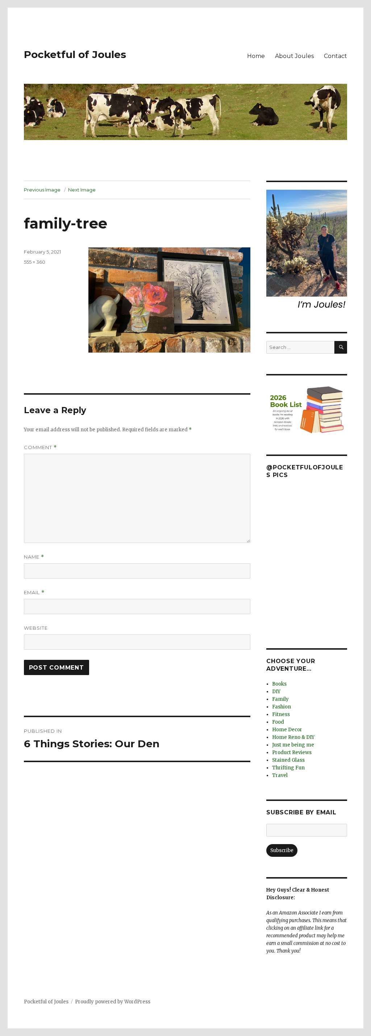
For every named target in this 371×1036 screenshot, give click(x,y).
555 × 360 (34, 262)
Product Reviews (292, 752)
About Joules (294, 56)
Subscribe (281, 850)
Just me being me (293, 745)
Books (279, 684)
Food (278, 722)
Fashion (281, 707)
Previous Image (42, 190)
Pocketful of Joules (75, 54)
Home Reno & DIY (293, 737)
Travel (280, 775)
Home (256, 56)
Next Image (82, 190)
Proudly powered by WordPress (112, 1002)
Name (34, 557)
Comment (40, 447)
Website (36, 628)
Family (280, 699)
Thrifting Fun (288, 768)
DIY (276, 691)
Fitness (281, 714)
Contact (335, 56)
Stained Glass (288, 760)
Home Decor (287, 730)
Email (34, 592)
